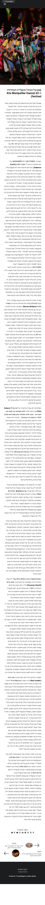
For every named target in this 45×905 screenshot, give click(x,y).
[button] (5, 4)
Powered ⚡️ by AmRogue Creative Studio (22, 876)
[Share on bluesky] (17, 832)
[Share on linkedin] (22, 832)
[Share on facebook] (33, 832)
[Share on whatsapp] (20, 832)
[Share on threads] (28, 832)
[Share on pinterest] (25, 832)
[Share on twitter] (31, 832)
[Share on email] (11, 832)
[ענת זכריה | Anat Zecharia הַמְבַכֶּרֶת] (30, 4)
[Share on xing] (14, 832)
